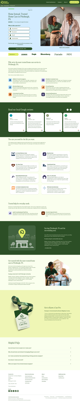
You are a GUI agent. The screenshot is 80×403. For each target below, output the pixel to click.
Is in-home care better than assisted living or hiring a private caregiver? (25, 355)
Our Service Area (45, 377)
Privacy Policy (46, 396)
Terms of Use (52, 396)
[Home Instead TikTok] (16, 391)
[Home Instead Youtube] (18, 391)
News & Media (61, 376)
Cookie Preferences (68, 396)
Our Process (27, 382)
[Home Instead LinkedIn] (13, 391)
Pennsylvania (6, 5)
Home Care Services (28, 376)
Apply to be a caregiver (64, 47)
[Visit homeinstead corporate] (5, 2)
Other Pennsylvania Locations (13, 396)
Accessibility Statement (60, 396)
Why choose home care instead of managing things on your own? (24, 352)
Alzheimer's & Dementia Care (30, 377)
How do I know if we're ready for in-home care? (19, 348)
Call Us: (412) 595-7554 (21, 48)
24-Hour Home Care (28, 379)
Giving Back (44, 381)
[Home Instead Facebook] (9, 391)
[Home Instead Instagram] (11, 391)
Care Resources (61, 377)
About (43, 376)
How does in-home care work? (15, 359)
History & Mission (45, 379)
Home (2, 5)
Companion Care (28, 381)
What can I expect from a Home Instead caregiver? (20, 363)
